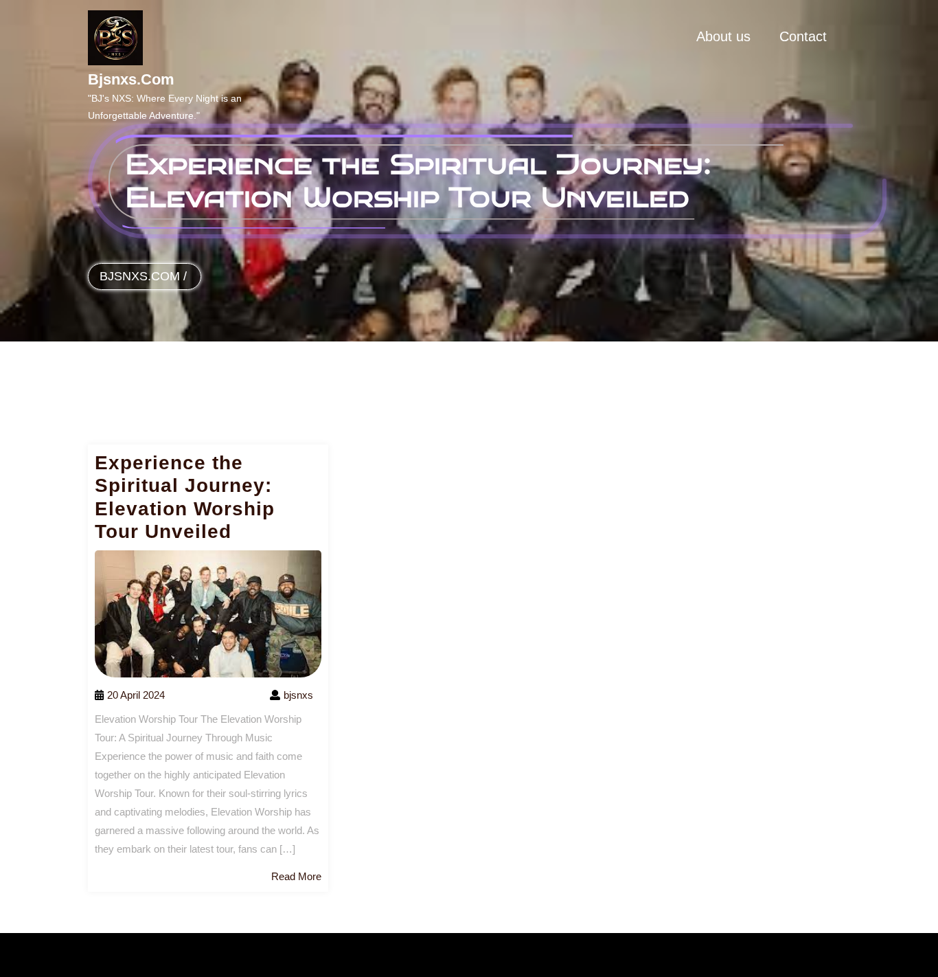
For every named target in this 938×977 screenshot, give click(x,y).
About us (723, 36)
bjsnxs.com (131, 79)
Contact (803, 36)
